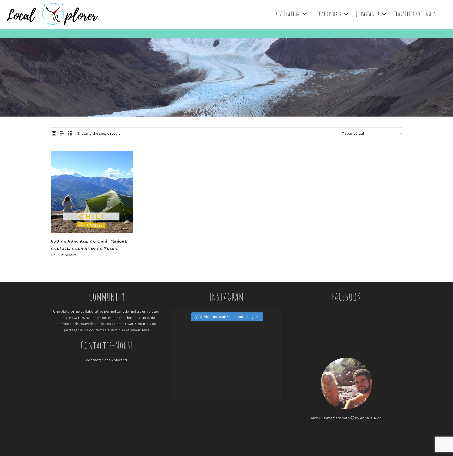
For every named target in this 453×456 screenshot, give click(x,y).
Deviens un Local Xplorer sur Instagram (230, 317)
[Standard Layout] (54, 134)
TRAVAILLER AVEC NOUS (415, 14)
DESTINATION (287, 14)
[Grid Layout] (70, 134)
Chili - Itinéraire (64, 255)
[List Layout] (62, 134)
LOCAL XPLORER (328, 14)
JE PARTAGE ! (367, 14)
